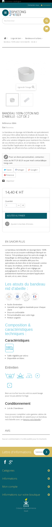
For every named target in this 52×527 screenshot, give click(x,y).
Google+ (34, 169)
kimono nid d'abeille (32, 419)
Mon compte (9, 486)
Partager (20, 169)
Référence (6, 123)
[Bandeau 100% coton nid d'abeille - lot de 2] (12, 99)
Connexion (47, 5)
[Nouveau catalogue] (26, 1)
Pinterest (10, 175)
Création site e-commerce (26, 508)
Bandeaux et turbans (33, 38)
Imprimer (10, 181)
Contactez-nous (33, 5)
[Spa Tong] (18, 13)
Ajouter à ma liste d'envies (21, 224)
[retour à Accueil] (5, 38)
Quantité (9, 201)
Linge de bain (16, 38)
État (3, 127)
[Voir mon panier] (46, 29)
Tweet (8, 169)
